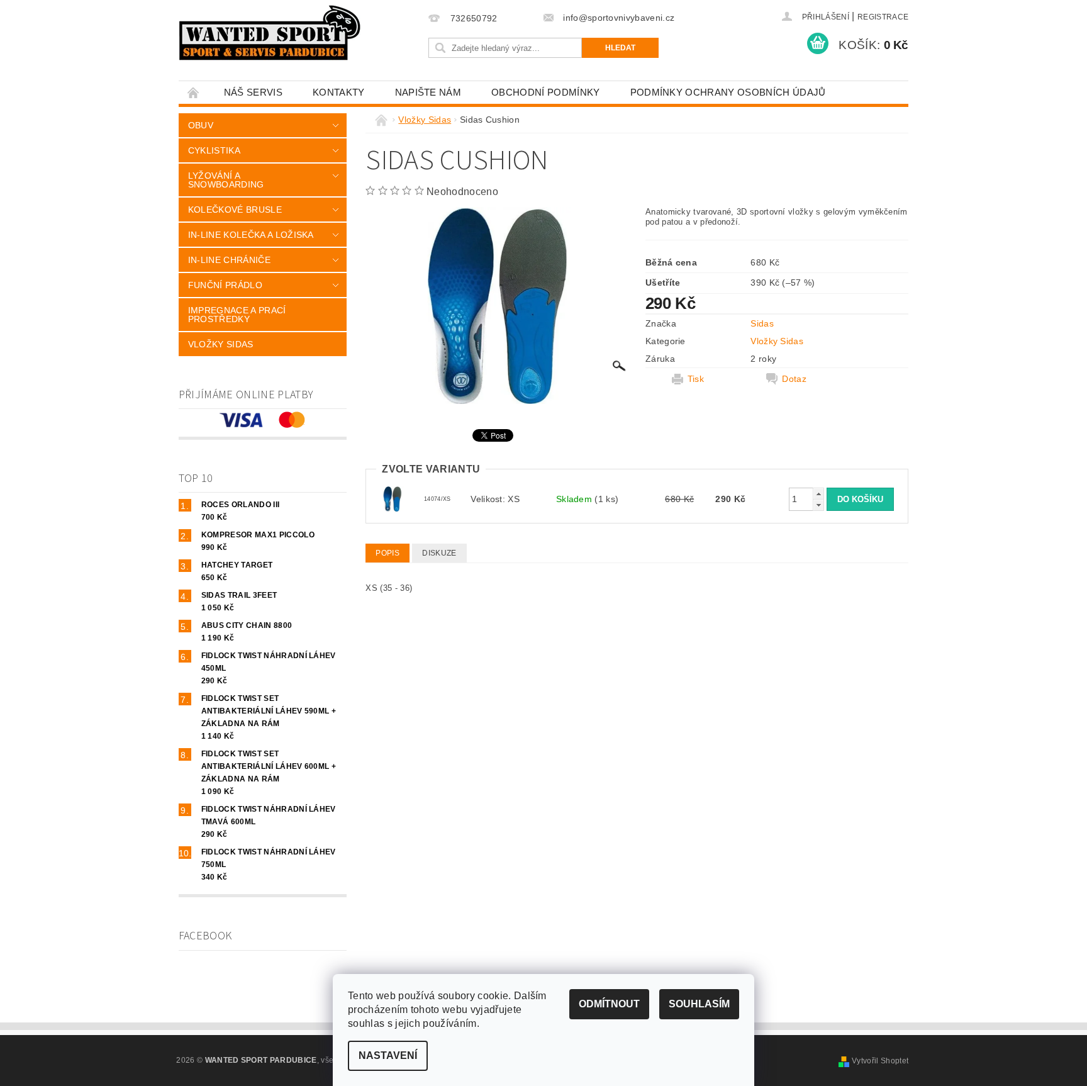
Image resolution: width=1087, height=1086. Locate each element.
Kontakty (339, 92)
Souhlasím (699, 1004)
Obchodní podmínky (545, 92)
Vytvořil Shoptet (880, 1060)
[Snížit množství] (818, 505)
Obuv (200, 125)
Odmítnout (609, 1004)
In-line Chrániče (229, 260)
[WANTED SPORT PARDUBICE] (270, 32)
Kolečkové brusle (235, 209)
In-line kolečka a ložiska (251, 235)
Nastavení (388, 1055)
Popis (387, 553)
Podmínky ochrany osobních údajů (728, 92)
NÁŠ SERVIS (253, 92)
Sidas (762, 323)
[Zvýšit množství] (818, 494)
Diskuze (439, 553)
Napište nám (428, 92)
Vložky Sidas (221, 344)
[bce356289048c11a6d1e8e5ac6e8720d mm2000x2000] (392, 498)
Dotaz (794, 379)
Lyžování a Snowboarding (226, 180)
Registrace (882, 17)
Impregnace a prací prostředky (237, 314)
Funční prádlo (225, 285)
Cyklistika (214, 150)
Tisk (696, 379)
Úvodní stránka (194, 92)
